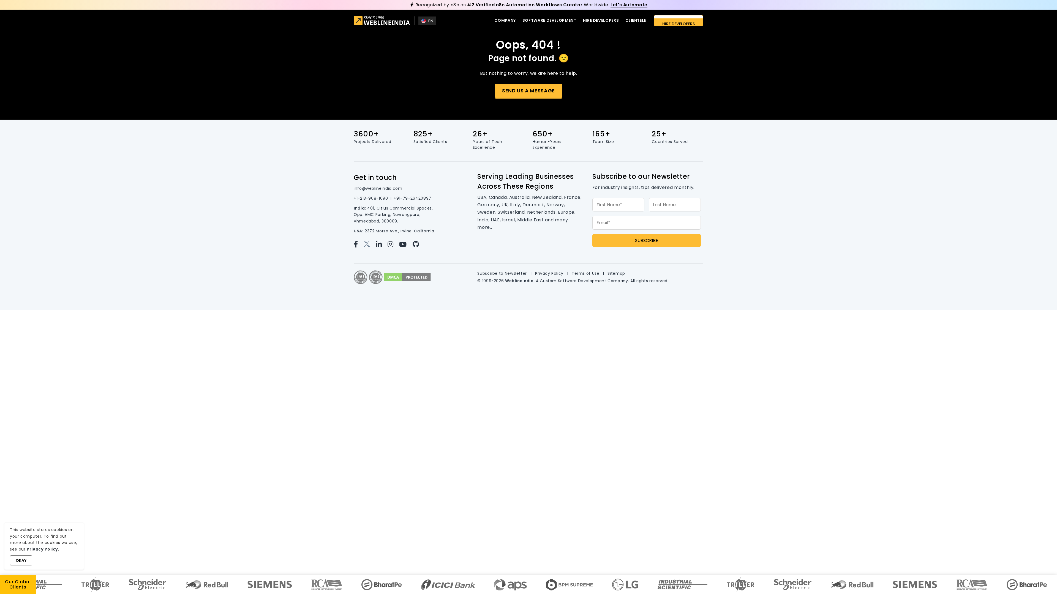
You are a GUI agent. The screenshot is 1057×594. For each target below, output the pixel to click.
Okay (21, 560)
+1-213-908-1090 (371, 198)
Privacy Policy (549, 273)
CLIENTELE (635, 20)
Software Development (549, 20)
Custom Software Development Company (584, 281)
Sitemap (616, 273)
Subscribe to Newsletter (502, 273)
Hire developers (601, 20)
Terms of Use (586, 273)
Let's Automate (629, 5)
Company (505, 20)
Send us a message (528, 90)
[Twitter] (369, 244)
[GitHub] (418, 244)
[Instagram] (393, 244)
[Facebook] (358, 244)
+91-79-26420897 (412, 198)
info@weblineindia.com (378, 188)
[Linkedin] (381, 244)
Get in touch (375, 177)
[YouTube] (405, 244)
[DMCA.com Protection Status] (407, 277)
